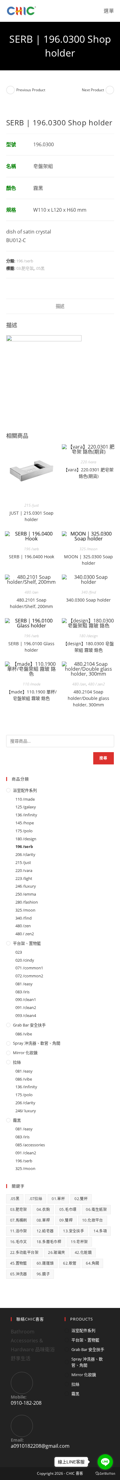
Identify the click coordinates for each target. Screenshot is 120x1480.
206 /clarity (25, 854)
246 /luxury (25, 886)
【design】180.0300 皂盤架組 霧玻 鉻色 (88, 647)
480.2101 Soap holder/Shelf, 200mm (31, 603)
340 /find (88, 592)
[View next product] (110, 90)
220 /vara (88, 462)
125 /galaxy (25, 807)
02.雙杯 (81, 1198)
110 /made (31, 684)
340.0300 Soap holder (88, 600)
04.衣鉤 (43, 1209)
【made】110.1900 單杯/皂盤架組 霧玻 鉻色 (31, 695)
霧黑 (17, 1120)
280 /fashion (26, 902)
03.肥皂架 (25, 268)
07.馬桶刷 (18, 1220)
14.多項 (100, 1231)
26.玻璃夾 (56, 1252)
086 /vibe (23, 1034)
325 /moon (88, 549)
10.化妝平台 (92, 1220)
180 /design (88, 635)
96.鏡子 (43, 1274)
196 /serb (24, 261)
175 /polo (24, 831)
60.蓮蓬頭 (45, 1263)
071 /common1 (29, 968)
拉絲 (17, 1062)
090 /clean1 (25, 999)
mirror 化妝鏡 (25, 1052)
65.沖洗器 (18, 1274)
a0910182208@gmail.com (40, 1446)
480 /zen (31, 592)
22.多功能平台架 (24, 1252)
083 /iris (22, 992)
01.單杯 (58, 1198)
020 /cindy (24, 960)
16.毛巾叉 (18, 1241)
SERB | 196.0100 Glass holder (31, 647)
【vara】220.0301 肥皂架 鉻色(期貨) (88, 473)
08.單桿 (43, 1220)
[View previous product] (10, 90)
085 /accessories (30, 1145)
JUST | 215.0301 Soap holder (32, 516)
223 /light (23, 878)
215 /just (31, 505)
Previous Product (30, 89)
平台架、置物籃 (27, 943)
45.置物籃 (18, 1263)
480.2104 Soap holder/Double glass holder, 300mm (88, 698)
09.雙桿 (66, 1220)
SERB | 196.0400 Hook (31, 556)
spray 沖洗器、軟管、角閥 (36, 1043)
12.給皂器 (45, 1231)
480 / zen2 (96, 684)
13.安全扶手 (73, 1231)
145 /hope (24, 823)
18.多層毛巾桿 (49, 1241)
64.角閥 (92, 1263)
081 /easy (24, 984)
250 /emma (25, 894)
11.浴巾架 (18, 1231)
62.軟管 (69, 1263)
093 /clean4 (25, 1015)
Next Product (93, 89)
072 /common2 (29, 976)
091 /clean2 (25, 1007)
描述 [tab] (60, 306)
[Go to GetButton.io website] (105, 1474)
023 (18, 952)
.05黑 (40, 268)
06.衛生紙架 (96, 1209)
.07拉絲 (35, 1198)
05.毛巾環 (67, 1209)
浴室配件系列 (25, 790)
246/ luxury (25, 1110)
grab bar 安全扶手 (29, 1025)
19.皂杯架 (79, 1241)
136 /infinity (26, 815)
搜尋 (103, 758)
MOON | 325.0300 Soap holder (88, 560)
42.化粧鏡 (83, 1252)
